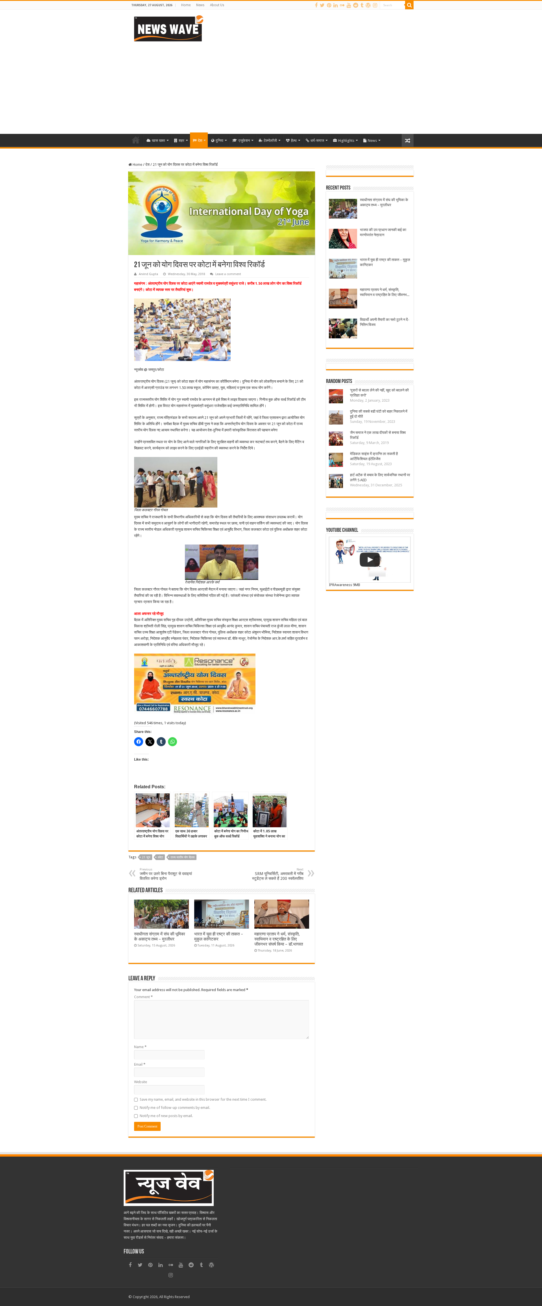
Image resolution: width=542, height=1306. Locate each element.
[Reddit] (356, 5)
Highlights (346, 140)
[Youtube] (348, 5)
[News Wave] (168, 28)
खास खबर (158, 140)
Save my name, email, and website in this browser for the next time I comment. (203, 1099)
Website (140, 1082)
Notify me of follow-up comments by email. (175, 1107)
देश (200, 140)
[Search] (409, 5)
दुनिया (219, 140)
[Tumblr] (362, 5)
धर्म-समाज (317, 140)
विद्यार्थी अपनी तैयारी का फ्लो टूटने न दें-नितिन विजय (384, 322)
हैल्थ (294, 140)
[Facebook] (316, 5)
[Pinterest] (329, 5)
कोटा (160, 857)
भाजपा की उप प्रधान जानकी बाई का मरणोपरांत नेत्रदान (383, 232)
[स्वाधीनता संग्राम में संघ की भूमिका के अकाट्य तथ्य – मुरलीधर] (343, 209)
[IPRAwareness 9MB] (370, 560)
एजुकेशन (244, 140)
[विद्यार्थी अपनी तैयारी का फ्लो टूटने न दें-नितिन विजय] (343, 329)
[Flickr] (342, 5)
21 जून (146, 857)
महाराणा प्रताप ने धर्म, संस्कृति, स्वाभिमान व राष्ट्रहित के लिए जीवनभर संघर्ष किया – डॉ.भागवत (278, 939)
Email (139, 1064)
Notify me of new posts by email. (166, 1116)
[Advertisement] (271, 85)
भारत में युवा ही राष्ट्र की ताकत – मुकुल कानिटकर (385, 262)
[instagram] (375, 5)
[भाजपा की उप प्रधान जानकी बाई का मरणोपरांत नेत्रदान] (343, 239)
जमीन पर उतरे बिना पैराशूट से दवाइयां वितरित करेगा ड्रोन (166, 874)
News (200, 5)
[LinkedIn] (335, 5)
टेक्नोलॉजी (270, 140)
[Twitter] (322, 5)
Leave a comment (228, 274)
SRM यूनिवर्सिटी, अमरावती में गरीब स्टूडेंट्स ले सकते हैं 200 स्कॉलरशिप (277, 874)
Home (186, 5)
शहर (181, 140)
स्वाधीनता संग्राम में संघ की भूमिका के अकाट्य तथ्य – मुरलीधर (159, 936)
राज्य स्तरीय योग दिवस (182, 857)
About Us (217, 5)
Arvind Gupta (148, 274)
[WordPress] (368, 5)
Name (140, 1047)
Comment (143, 997)
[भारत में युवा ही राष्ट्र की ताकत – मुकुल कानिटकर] (343, 269)
